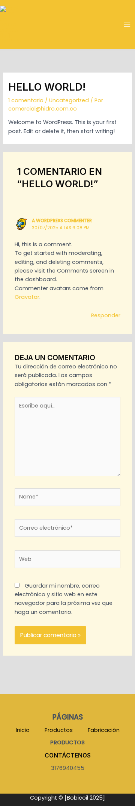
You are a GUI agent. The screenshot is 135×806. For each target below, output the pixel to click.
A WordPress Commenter (62, 221)
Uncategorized (69, 100)
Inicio (23, 730)
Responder (105, 315)
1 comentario (26, 100)
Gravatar (27, 297)
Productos (59, 730)
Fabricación (104, 730)
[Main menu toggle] (127, 25)
